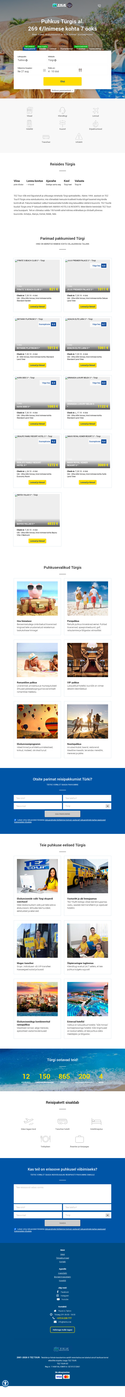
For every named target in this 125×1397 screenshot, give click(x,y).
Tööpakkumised (62, 1258)
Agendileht (62, 1273)
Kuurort (62, 129)
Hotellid (29, 129)
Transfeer (46, 142)
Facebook (65, 1292)
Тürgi (51, 60)
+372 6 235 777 (64, 1318)
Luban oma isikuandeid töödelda (31, 820)
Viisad (29, 116)
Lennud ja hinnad (37, 306)
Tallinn (21, 60)
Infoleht (79, 142)
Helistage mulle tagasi (62, 1329)
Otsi (62, 81)
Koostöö (62, 1280)
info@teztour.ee (64, 1322)
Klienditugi (62, 116)
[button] (5, 1383)
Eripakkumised (95, 129)
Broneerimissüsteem (62, 1277)
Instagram (65, 1296)
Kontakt (62, 1261)
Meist (62, 1254)
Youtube (64, 1299)
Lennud (95, 116)
